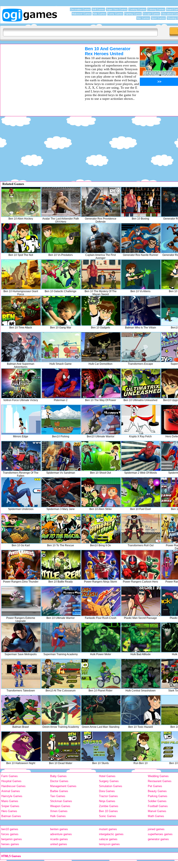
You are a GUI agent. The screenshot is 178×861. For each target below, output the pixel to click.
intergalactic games (111, 834)
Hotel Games (107, 776)
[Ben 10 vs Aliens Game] (141, 274)
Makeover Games (81, 13)
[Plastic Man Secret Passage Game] (141, 601)
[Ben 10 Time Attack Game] (21, 311)
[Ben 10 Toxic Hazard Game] (141, 710)
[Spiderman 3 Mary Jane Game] (61, 492)
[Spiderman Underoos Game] (21, 492)
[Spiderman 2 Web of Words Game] (141, 456)
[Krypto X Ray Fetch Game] (141, 420)
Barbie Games (59, 791)
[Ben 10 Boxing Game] (141, 202)
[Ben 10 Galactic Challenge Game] (61, 274)
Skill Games (98, 9)
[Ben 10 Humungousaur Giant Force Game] (21, 274)
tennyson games (109, 844)
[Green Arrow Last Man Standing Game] (101, 710)
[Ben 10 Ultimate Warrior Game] (61, 601)
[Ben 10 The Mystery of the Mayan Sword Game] (101, 274)
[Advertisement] (36, 76)
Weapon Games (60, 806)
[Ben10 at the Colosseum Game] (61, 674)
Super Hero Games (116, 9)
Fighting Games (133, 13)
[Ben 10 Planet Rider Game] (101, 674)
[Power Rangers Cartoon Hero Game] (141, 565)
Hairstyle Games (11, 796)
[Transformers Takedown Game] (21, 674)
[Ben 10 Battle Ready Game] (61, 565)
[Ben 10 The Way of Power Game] (101, 383)
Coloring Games (156, 9)
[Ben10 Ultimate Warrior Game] (101, 420)
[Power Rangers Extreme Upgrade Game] (21, 601)
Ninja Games (107, 801)
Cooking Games (137, 9)
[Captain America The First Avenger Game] (101, 238)
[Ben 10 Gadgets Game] (101, 311)
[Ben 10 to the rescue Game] (61, 528)
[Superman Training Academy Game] (61, 637)
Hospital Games (11, 781)
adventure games (61, 834)
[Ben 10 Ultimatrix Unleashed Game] (141, 383)
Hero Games (9, 811)
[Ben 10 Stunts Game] (101, 746)
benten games (59, 829)
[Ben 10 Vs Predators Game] (61, 238)
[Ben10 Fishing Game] (61, 420)
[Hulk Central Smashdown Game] (141, 674)
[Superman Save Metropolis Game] (21, 637)
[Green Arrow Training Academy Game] (61, 710)
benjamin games (11, 839)
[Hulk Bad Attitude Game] (141, 637)
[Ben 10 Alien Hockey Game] (21, 202)
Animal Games (10, 791)
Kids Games (99, 13)
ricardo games (59, 839)
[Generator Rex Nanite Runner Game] (141, 238)
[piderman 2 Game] (61, 383)
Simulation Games (110, 786)
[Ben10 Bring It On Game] (101, 528)
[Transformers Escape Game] (141, 347)
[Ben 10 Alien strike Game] (101, 492)
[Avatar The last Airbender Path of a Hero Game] (61, 202)
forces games (9, 834)
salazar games (108, 839)
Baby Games (58, 776)
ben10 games (9, 829)
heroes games (10, 844)
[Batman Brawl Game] (21, 710)
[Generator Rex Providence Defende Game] (101, 202)
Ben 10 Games (108, 811)
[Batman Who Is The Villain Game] (141, 311)
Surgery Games (109, 781)
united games (58, 844)
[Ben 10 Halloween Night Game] (21, 746)
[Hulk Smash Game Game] (61, 347)
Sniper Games (10, 806)
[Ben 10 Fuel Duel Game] (141, 492)
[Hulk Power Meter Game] (101, 637)
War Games (143, 18)
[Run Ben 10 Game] (141, 746)
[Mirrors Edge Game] (21, 420)
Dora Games (107, 791)
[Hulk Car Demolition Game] (101, 347)
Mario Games (9, 801)
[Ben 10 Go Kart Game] (21, 528)
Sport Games (158, 18)
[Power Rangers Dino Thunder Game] (21, 565)
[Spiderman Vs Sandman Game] (61, 456)
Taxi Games (57, 796)
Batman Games (11, 816)
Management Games (63, 786)
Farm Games (9, 776)
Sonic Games (107, 816)
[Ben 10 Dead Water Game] (61, 746)
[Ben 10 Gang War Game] (61, 311)
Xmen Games (59, 811)
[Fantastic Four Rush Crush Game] (101, 601)
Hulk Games (58, 816)
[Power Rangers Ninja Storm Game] (101, 565)
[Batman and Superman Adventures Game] (21, 347)
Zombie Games (108, 806)
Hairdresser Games (13, 786)
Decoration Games (80, 9)
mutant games (108, 829)
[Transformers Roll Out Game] (141, 528)
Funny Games (115, 13)
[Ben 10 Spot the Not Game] (21, 238)
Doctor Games (59, 781)
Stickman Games (61, 801)
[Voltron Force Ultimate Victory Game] (21, 383)
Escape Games (151, 13)
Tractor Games (108, 796)
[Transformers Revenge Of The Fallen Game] (21, 456)
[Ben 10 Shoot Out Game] (101, 456)
